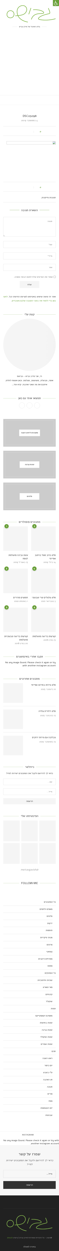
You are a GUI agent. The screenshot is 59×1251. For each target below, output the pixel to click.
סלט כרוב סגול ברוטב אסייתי (45, 556)
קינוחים (49, 994)
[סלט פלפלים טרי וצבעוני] (43, 581)
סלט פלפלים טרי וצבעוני (44, 597)
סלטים (49, 916)
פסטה (49, 965)
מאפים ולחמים (46, 909)
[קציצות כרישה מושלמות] (43, 620)
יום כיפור (48, 1065)
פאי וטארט (47, 987)
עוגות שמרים (46, 1044)
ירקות (49, 923)
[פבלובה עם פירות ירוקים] (13, 745)
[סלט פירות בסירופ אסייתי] (13, 693)
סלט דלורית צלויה (47, 711)
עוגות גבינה (47, 1029)
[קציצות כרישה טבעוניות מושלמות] (15, 620)
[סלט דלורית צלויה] (13, 719)
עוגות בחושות (46, 1022)
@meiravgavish (29, 869)
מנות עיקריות (46, 937)
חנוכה (49, 1086)
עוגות (53, 1008)
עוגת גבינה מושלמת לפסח (18, 556)
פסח (50, 1100)
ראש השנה (47, 1058)
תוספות (49, 930)
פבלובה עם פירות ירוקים (44, 737)
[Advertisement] (29, 64)
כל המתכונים (50, 901)
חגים (54, 1051)
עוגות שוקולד (46, 1036)
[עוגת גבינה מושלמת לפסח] (15, 538)
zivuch (10, 1237)
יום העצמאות (46, 1108)
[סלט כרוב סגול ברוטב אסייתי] (43, 538)
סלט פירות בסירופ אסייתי (43, 684)
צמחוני (49, 951)
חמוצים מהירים (20, 597)
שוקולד (49, 1001)
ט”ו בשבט (47, 1072)
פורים (50, 1093)
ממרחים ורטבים (45, 958)
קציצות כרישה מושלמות (44, 636)
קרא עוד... (16, 384)
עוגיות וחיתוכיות (45, 980)
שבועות (48, 1115)
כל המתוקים (50, 973)
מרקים (49, 944)
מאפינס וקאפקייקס (43, 1015)
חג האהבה (47, 1079)
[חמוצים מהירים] (15, 581)
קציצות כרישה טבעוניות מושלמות (16, 638)
